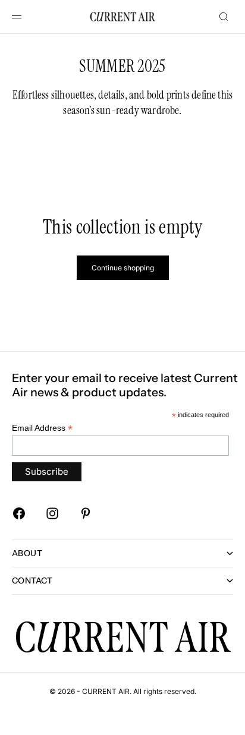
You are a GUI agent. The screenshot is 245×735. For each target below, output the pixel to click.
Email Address (42, 428)
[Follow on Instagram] (52, 513)
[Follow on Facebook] (19, 513)
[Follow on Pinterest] (85, 513)
